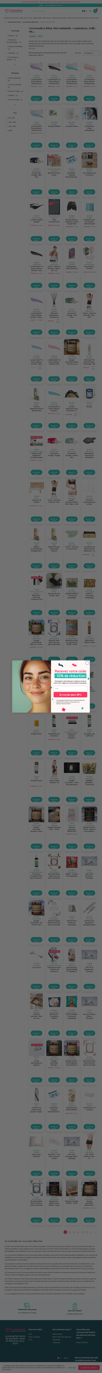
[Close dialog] (87, 663)
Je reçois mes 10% (70, 695)
